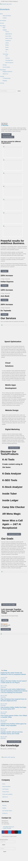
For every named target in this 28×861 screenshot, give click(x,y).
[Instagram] (16, 832)
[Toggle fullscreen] (11, 855)
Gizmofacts (5, 9)
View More (4, 285)
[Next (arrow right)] (7, 859)
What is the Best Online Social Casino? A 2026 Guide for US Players (14, 681)
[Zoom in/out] (16, 855)
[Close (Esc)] (2, 855)
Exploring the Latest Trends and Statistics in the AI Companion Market (13, 673)
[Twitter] (9, 832)
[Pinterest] (13, 832)
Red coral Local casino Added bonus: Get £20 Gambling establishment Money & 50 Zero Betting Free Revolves (14, 690)
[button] (14, 752)
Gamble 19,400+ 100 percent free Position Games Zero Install (12, 732)
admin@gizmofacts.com (8, 826)
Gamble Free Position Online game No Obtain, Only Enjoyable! (13, 724)
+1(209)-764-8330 (7, 828)
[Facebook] (3, 832)
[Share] (7, 855)
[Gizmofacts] (14, 5)
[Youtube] (6, 832)
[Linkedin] (19, 832)
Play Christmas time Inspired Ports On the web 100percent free (14, 700)
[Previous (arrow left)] (2, 859)
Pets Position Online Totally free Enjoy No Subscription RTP (13, 708)
